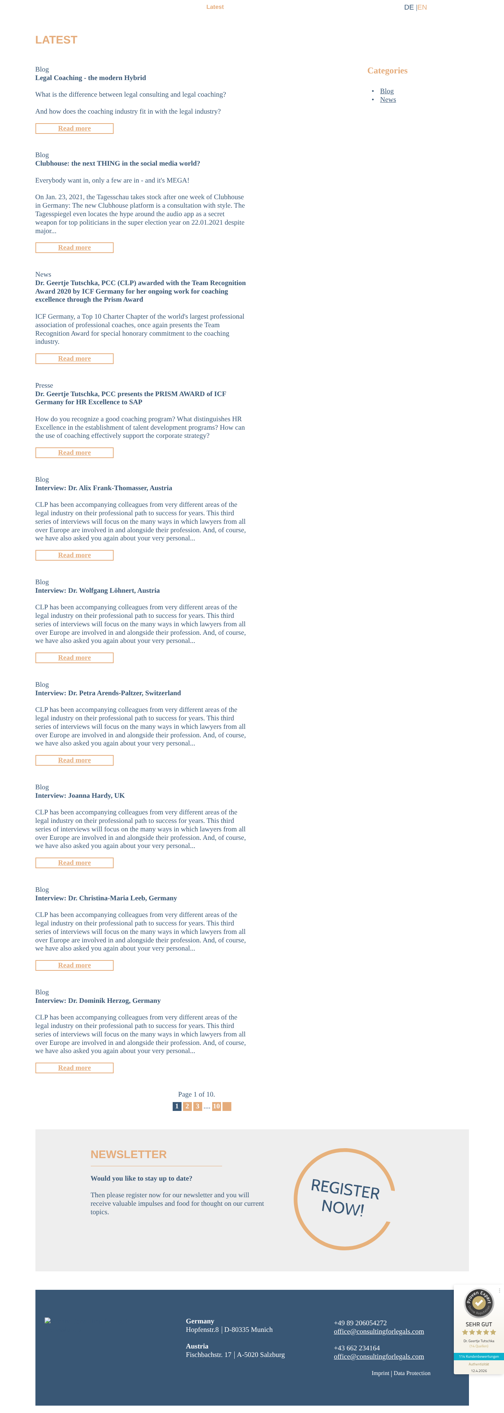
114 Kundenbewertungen (479, 1356)
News (388, 100)
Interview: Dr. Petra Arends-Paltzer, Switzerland (108, 693)
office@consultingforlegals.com (379, 1332)
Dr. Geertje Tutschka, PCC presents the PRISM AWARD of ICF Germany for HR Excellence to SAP (130, 398)
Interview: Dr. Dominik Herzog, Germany (98, 1001)
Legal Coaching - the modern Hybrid (90, 78)
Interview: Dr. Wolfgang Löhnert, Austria (97, 591)
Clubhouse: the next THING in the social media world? (117, 163)
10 (216, 1106)
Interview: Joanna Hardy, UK (80, 796)
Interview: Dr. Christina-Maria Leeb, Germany (106, 898)
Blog (387, 91)
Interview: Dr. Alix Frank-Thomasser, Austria (103, 488)
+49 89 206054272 (360, 1323)
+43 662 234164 (357, 1348)
